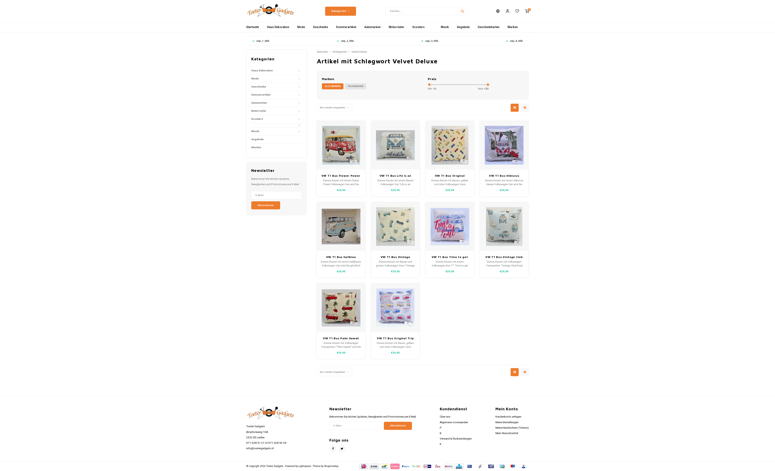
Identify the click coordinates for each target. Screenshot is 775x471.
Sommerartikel (346, 27)
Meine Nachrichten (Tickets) (512, 428)
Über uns (445, 417)
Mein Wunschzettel (506, 433)
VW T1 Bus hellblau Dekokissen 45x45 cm (341, 257)
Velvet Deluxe (359, 52)
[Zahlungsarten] (363, 466)
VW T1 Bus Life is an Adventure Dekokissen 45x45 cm (395, 176)
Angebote (463, 27)
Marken (513, 27)
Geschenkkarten (489, 27)
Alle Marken (332, 86)
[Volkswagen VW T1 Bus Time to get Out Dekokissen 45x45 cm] (450, 226)
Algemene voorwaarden (454, 422)
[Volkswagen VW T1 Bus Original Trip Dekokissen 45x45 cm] (395, 308)
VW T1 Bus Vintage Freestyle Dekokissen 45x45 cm (395, 257)
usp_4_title (516, 41)
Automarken (372, 27)
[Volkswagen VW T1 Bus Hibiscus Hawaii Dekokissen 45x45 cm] (504, 145)
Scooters (418, 27)
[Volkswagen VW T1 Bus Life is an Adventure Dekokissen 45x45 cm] (395, 145)
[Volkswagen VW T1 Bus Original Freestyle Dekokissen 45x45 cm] (450, 145)
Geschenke (320, 27)
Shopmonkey (331, 466)
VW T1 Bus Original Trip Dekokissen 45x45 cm (395, 338)
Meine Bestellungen (506, 422)
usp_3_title (431, 41)
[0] (527, 11)
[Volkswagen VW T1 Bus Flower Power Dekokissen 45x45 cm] (341, 145)
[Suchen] (462, 11)
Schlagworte (340, 52)
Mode (301, 27)
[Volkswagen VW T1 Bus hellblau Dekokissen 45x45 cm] (341, 226)
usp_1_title (263, 41)
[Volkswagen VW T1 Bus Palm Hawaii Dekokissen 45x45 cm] (341, 308)
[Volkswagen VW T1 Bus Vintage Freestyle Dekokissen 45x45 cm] (395, 226)
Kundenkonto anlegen (508, 417)
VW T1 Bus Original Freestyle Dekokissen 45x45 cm (449, 176)
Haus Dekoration (278, 27)
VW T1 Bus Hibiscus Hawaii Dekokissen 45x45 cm (504, 176)
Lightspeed (304, 466)
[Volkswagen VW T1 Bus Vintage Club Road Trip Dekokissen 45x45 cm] (504, 226)
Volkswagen (355, 86)
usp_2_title (347, 41)
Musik (445, 27)
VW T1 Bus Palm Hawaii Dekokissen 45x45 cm (341, 338)
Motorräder (396, 27)
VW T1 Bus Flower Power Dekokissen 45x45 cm (341, 176)
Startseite (252, 27)
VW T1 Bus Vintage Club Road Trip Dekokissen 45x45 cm (504, 257)
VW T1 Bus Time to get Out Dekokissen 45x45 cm (450, 257)
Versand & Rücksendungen (456, 439)
